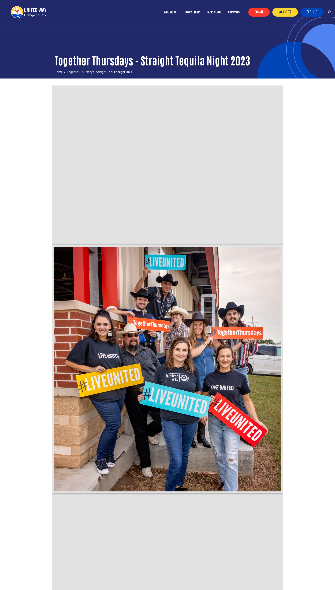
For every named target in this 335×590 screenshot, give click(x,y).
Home (58, 71)
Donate (259, 11)
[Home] (31, 12)
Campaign (234, 12)
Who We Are (171, 12)
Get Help (312, 11)
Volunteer (285, 11)
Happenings (214, 12)
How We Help (192, 12)
